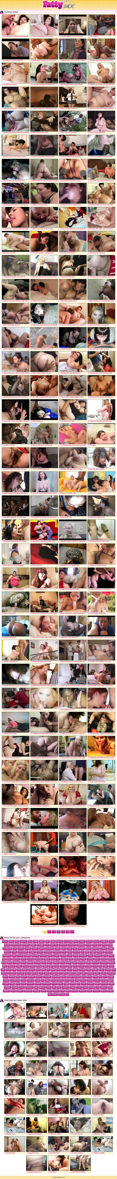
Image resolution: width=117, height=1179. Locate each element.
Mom (47, 941)
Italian (97, 984)
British (33, 966)
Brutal (89, 948)
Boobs (104, 959)
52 (58, 932)
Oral (14, 973)
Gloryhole (39, 959)
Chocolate (47, 977)
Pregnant (104, 948)
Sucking (28, 948)
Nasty (75, 962)
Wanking (100, 952)
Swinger (111, 962)
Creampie (72, 945)
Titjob (88, 969)
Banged (110, 991)
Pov (52, 973)
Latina (12, 984)
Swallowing (80, 945)
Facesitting (111, 973)
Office (104, 945)
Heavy (49, 962)
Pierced (26, 966)
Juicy (60, 984)
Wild (87, 952)
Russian (89, 941)
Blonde (23, 962)
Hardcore (96, 991)
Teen (30, 941)
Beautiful (96, 948)
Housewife (29, 987)
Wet (100, 966)
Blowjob (30, 962)
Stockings (35, 955)
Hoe (72, 980)
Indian (112, 984)
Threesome (63, 945)
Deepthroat (7, 955)
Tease (70, 969)
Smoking (90, 959)
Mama (11, 941)
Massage (37, 991)
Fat (99, 945)
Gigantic (6, 991)
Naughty (95, 969)
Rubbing (27, 955)
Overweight (49, 948)
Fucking (91, 987)
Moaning (75, 991)
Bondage (91, 973)
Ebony (90, 955)
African (96, 941)
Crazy (70, 955)
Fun (97, 987)
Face (75, 966)
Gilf (83, 952)
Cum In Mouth (23, 952)
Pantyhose (83, 955)
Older (76, 941)
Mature (42, 941)
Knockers (30, 984)
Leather (5, 984)
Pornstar (20, 973)
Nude (53, 969)
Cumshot (77, 952)
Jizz (78, 984)
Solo (70, 959)
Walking (12, 977)
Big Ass (7, 945)
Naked (43, 991)
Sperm (42, 948)
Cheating (16, 962)
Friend (85, 987)
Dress (89, 977)
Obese (75, 969)
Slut (100, 977)
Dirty (83, 977)
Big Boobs (81, 948)
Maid (36, 987)
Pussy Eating (16, 945)
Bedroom (111, 959)
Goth (62, 991)
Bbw (16, 941)
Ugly (74, 948)
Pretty (102, 969)
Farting (81, 966)
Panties (20, 955)
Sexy (62, 962)
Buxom (68, 962)
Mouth (9, 962)
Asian (110, 945)
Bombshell (47, 952)
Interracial (104, 984)
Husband (8, 987)
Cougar (111, 948)
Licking (89, 980)
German (82, 941)
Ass (47, 945)
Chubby (6, 980)
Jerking (72, 984)
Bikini (70, 966)
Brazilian (43, 955)
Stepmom (59, 941)
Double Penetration (74, 977)
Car (61, 973)
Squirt (105, 966)
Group (89, 991)
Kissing (39, 966)
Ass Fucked (68, 941)
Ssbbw (57, 948)
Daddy (69, 948)
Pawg (83, 959)
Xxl (10, 973)
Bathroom (16, 959)
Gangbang (104, 941)
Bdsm (9, 959)
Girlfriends (28, 991)
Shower (19, 966)
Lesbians (97, 980)
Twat (113, 969)
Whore (78, 973)
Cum (105, 977)
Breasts (24, 977)
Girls (54, 987)
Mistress (82, 991)
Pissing (88, 945)
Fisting (14, 952)
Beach (111, 955)
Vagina (25, 969)
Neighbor (20, 991)
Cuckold (40, 952)
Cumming (31, 959)
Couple (111, 977)
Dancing (37, 962)
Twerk (38, 969)
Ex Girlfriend (7, 948)
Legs (103, 980)
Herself (54, 984)
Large (23, 984)
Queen (5, 977)
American (11, 966)
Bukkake (77, 959)
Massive (61, 994)
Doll (56, 973)
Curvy (95, 966)
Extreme (31, 977)
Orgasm (31, 969)
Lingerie (82, 980)
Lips (76, 980)
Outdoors (104, 987)
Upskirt (108, 969)
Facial (67, 980)
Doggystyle (98, 955)
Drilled (95, 977)
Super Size (53, 945)
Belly (65, 973)
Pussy (104, 973)
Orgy (43, 969)
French (79, 987)
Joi (67, 994)
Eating (37, 980)
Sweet (47, 973)
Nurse (13, 991)
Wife (51, 966)
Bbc (53, 959)
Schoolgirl (40, 945)
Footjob (72, 987)
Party (105, 955)
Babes (68, 991)
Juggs (66, 984)
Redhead (88, 966)
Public (98, 973)
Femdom (63, 966)
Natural (97, 959)
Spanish (4, 973)
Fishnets (65, 987)
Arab (3, 962)
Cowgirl (56, 955)
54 (67, 932)
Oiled (110, 987)
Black (84, 973)
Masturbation (52, 994)
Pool (14, 969)
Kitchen (38, 984)
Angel (47, 980)
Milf (4, 959)
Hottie (49, 987)
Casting (63, 955)
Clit (42, 980)
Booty (70, 952)
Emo (58, 969)
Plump (75, 955)
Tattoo (23, 980)
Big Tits (71, 973)
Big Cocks (95, 962)
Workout (35, 973)
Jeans (84, 984)
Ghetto (111, 966)
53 (63, 932)
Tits (48, 969)
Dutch (64, 977)
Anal (52, 941)
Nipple (46, 966)
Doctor (23, 959)
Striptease (108, 952)
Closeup (20, 948)
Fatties (9, 969)
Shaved (27, 973)
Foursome (104, 962)
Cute (41, 973)
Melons (103, 991)
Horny (53, 980)
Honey (22, 987)
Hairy (94, 945)
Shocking (30, 980)
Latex (18, 984)
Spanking (64, 959)
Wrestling (82, 962)
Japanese (23, 941)
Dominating (56, 977)
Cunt (19, 969)
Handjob (15, 987)
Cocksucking (15, 980)
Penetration (57, 952)
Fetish (56, 966)
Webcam (7, 952)
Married (42, 987)
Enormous (25, 945)
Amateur (90, 984)
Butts (63, 948)
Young (36, 941)
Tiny (14, 948)
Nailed (50, 991)
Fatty (57, 959)
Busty (64, 969)
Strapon (82, 969)
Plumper (47, 959)
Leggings (110, 980)
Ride (18, 977)
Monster (56, 962)
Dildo (88, 962)
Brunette (39, 977)
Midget (33, 945)
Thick (43, 962)
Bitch (4, 966)
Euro (3, 969)
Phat (59, 987)
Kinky (50, 955)
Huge (14, 955)
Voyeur (111, 941)
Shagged (32, 952)
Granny (5, 941)
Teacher (35, 948)
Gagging (93, 952)
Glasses (56, 991)
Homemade (46, 984)
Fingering (60, 980)
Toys (64, 952)
